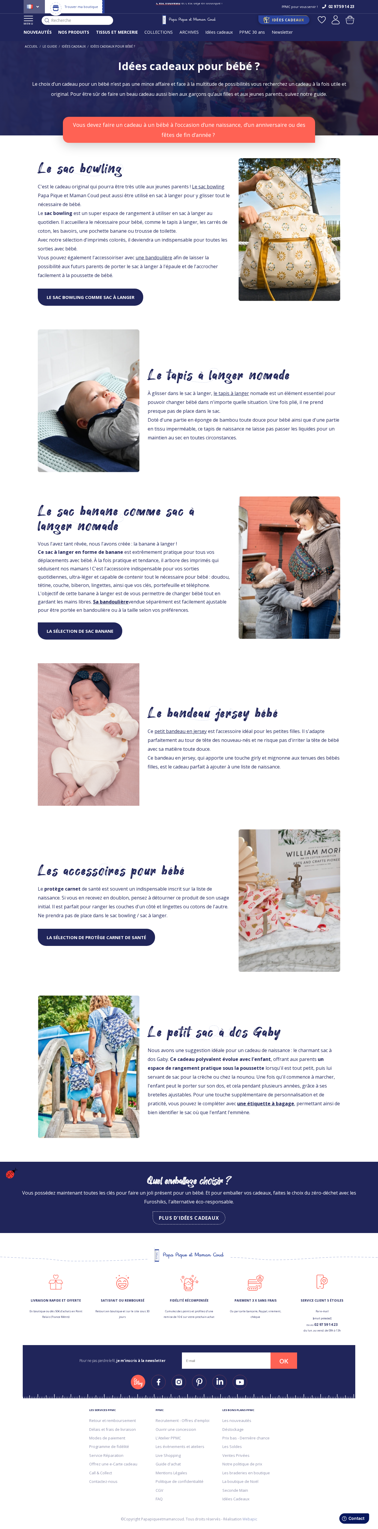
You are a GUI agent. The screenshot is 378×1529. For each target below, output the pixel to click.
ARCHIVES (189, 32)
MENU (28, 23)
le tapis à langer (231, 393)
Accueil (31, 46)
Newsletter (282, 32)
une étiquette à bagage (265, 1103)
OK (283, 1361)
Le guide (50, 46)
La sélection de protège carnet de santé (96, 937)
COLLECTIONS (158, 32)
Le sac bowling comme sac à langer (90, 297)
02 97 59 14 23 (326, 1324)
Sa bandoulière (110, 601)
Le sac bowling (208, 186)
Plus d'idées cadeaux (189, 1218)
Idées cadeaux (219, 32)
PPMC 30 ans (252, 32)
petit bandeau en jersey (180, 731)
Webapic (249, 1519)
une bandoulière (154, 257)
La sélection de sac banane (80, 631)
